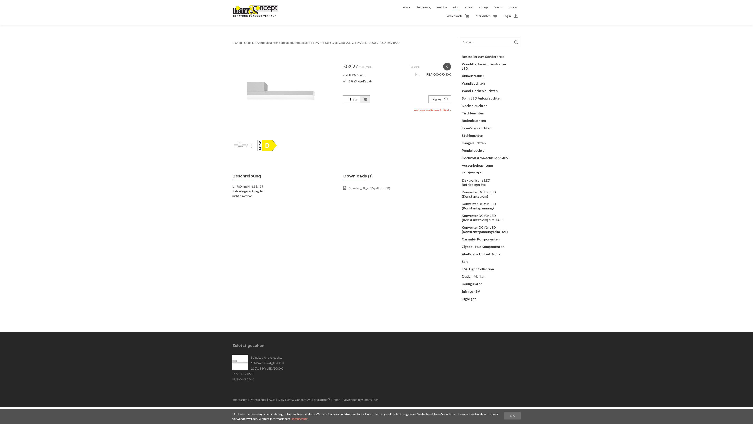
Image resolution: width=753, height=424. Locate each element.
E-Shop (237, 42)
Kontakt (513, 7)
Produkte (442, 7)
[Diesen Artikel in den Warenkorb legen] (365, 99)
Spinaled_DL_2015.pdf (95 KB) (369, 188)
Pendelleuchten (474, 150)
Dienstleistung (423, 7)
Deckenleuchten (474, 106)
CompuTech (370, 399)
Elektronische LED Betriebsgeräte (476, 182)
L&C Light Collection (478, 269)
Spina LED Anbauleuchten (261, 42)
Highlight (469, 299)
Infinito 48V (471, 291)
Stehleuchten (472, 135)
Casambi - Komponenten (481, 239)
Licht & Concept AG (298, 399)
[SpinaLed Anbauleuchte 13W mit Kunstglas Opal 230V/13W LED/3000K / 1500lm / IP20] (240, 362)
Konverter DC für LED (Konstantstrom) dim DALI (482, 218)
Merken (437, 99)
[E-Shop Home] (255, 7)
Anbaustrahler (473, 76)
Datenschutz (257, 399)
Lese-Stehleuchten (477, 128)
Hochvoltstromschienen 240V (485, 158)
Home (406, 7)
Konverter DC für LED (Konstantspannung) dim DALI (485, 229)
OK (512, 415)
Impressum (239, 399)
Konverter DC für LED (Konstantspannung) (479, 206)
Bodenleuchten (474, 121)
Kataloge (483, 7)
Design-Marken (473, 276)
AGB (272, 399)
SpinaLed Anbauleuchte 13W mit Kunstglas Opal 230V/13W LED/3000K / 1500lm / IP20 (340, 42)
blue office (322, 399)
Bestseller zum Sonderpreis (483, 57)
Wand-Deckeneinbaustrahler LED (484, 66)
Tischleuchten (473, 113)
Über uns (499, 7)
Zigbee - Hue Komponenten (483, 247)
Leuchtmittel (472, 173)
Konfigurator (472, 284)
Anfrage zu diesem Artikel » (432, 110)
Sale (465, 262)
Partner (469, 7)
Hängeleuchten (474, 143)
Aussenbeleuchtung (477, 165)
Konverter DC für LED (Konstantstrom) (479, 194)
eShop (456, 7)
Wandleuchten (473, 83)
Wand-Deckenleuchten (480, 91)
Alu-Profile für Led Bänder (482, 254)
